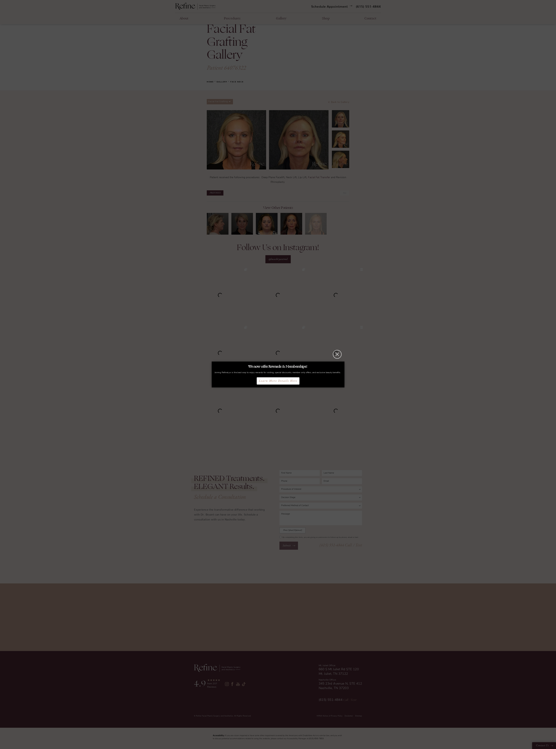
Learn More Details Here (278, 380)
